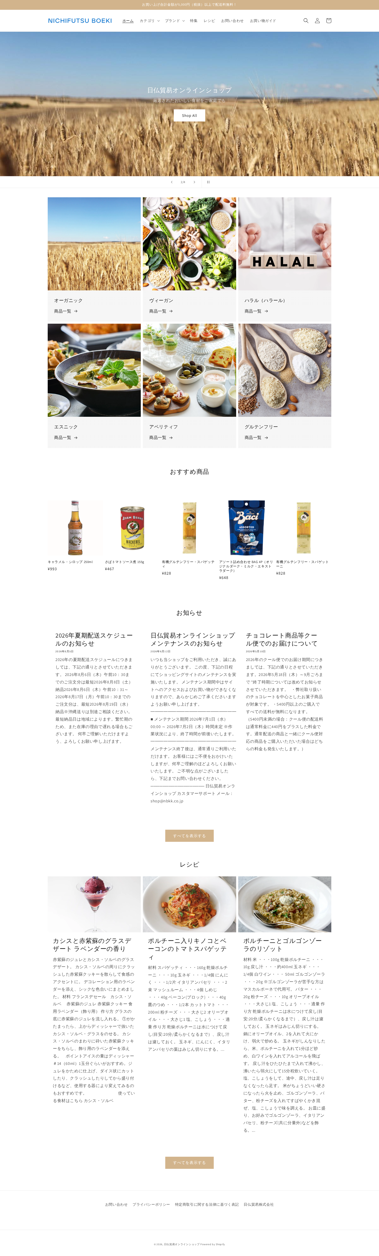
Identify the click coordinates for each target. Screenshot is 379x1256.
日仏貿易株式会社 (259, 1204)
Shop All (192, 115)
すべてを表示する (189, 835)
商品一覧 (62, 311)
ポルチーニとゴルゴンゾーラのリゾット (282, 945)
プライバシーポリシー (151, 1204)
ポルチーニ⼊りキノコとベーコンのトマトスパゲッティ (187, 949)
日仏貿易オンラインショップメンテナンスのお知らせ (193, 639)
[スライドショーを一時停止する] (207, 182)
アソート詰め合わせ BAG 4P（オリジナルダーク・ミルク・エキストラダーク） (246, 566)
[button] (149, 20)
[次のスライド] (194, 182)
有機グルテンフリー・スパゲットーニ (302, 564)
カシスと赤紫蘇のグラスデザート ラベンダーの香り (92, 945)
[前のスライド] (171, 182)
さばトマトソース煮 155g (124, 562)
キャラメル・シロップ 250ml (70, 562)
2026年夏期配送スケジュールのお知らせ (94, 639)
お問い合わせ (116, 1204)
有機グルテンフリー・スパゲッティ (188, 564)
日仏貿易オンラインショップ (182, 1244)
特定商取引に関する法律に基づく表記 (207, 1204)
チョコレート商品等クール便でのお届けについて (282, 639)
